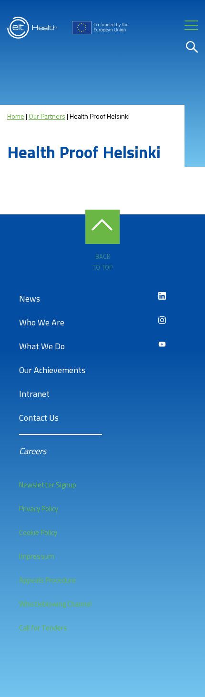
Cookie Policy (38, 532)
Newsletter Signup (47, 484)
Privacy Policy (38, 508)
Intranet (34, 393)
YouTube (162, 344)
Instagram (162, 320)
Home (15, 116)
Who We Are (41, 322)
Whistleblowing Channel (55, 603)
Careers (32, 450)
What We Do (42, 346)
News (29, 298)
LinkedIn (162, 296)
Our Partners (47, 116)
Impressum (36, 556)
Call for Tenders (43, 627)
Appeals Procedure (47, 580)
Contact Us (39, 417)
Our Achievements (52, 370)
